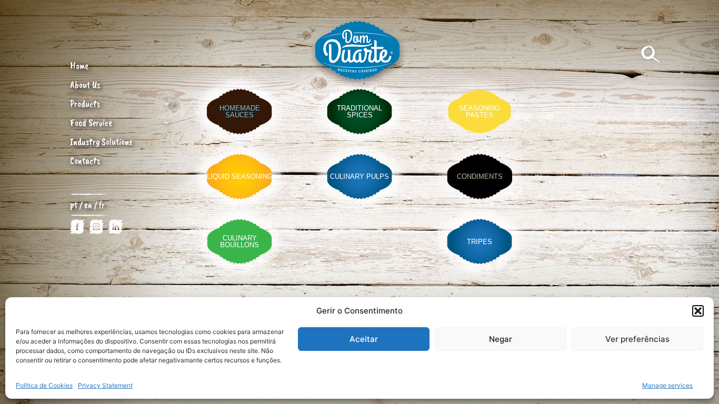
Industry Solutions (101, 141)
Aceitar (363, 339)
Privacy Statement (105, 385)
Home (79, 66)
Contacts (85, 160)
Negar (500, 339)
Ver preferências (637, 339)
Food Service (91, 122)
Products (85, 103)
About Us (85, 84)
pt (73, 204)
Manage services (667, 385)
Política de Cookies (44, 385)
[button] (698, 311)
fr (102, 204)
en (89, 204)
